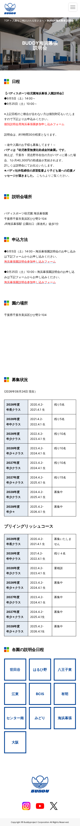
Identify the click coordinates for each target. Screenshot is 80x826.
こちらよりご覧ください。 (54, 175)
